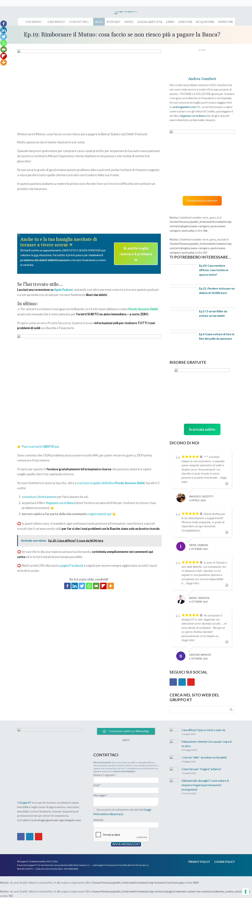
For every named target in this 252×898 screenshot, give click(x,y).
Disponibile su (202, 200)
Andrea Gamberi (202, 78)
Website (98, 820)
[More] (110, 586)
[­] (21, 22)
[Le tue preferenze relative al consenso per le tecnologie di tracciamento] (245, 891)
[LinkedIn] (182, 682)
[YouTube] (191, 682)
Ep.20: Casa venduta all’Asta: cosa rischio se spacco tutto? (213, 270)
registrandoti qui (99, 514)
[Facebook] (67, 586)
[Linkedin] (74, 586)
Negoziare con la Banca (193, 115)
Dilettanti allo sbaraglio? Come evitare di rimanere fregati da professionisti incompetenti (205, 785)
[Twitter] (82, 586)
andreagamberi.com (184, 107)
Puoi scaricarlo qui (40, 446)
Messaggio (100, 795)
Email (97, 785)
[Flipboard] (103, 586)
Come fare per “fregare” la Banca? (201, 769)
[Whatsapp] (89, 586)
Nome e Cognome (104, 775)
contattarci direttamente (39, 497)
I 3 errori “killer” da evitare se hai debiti (204, 757)
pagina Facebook (71, 565)
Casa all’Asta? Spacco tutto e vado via (203, 730)
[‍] (20, 3)
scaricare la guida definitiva (110, 483)
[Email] (96, 586)
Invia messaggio (126, 844)
